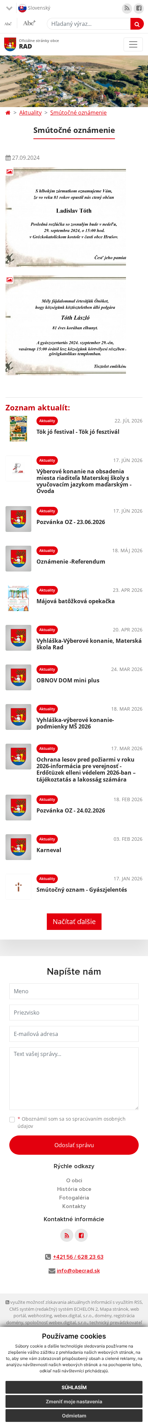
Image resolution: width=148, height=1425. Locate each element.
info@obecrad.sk (78, 1271)
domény (103, 1315)
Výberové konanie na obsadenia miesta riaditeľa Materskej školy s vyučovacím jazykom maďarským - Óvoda (83, 481)
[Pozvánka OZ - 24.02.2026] (18, 807)
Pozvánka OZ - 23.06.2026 (70, 522)
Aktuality (30, 112)
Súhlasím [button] (74, 1387)
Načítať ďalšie (74, 921)
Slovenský (38, 7)
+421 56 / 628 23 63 (78, 1257)
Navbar (16, 44)
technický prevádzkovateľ (115, 1322)
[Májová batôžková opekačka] (18, 598)
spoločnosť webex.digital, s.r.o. (56, 1322)
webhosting (40, 1315)
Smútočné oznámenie (78, 112)
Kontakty (74, 1206)
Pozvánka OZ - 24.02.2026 (70, 810)
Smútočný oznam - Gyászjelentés (81, 889)
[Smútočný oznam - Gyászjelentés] (18, 887)
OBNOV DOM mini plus (67, 680)
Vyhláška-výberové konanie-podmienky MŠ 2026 (75, 723)
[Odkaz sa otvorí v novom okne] (127, 8)
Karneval (48, 850)
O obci (74, 1180)
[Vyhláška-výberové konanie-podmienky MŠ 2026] (18, 717)
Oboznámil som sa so (72, 1122)
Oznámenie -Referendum (70, 561)
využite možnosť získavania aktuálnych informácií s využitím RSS (75, 1302)
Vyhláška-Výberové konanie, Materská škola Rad (89, 644)
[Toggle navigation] (133, 44)
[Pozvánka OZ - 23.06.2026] (18, 519)
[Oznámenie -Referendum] (18, 559)
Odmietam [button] (74, 1415)
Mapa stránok (114, 1309)
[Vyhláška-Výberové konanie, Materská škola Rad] (18, 638)
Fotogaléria (74, 1198)
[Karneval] (18, 847)
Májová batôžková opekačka (75, 601)
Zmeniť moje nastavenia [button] (74, 1401)
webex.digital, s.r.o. (73, 1315)
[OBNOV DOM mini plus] (18, 677)
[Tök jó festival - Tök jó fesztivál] (18, 429)
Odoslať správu (74, 1145)
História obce (74, 1189)
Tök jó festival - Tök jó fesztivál (77, 432)
